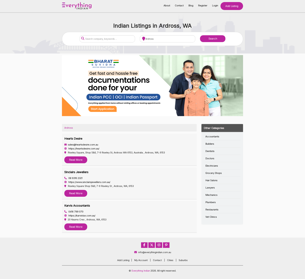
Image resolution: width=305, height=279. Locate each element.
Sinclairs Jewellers (76, 172)
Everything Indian (141, 270)
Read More (75, 159)
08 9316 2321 (75, 178)
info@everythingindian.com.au (154, 252)
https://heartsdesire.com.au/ (83, 148)
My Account (141, 260)
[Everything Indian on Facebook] (144, 245)
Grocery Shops (213, 173)
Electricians (211, 165)
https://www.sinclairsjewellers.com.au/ (89, 182)
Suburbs (183, 260)
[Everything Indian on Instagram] (159, 245)
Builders (209, 143)
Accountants (212, 136)
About (167, 5)
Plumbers (210, 202)
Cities (170, 260)
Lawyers (210, 187)
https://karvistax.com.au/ (81, 215)
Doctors (209, 158)
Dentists (209, 151)
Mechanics (211, 194)
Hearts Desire (73, 138)
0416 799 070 (75, 211)
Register (202, 5)
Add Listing (231, 6)
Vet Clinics (211, 216)
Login (215, 5)
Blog (190, 5)
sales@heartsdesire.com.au (83, 144)
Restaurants (211, 209)
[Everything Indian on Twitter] (151, 245)
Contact (179, 5)
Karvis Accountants (77, 205)
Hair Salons (211, 180)
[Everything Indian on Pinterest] (166, 245)
